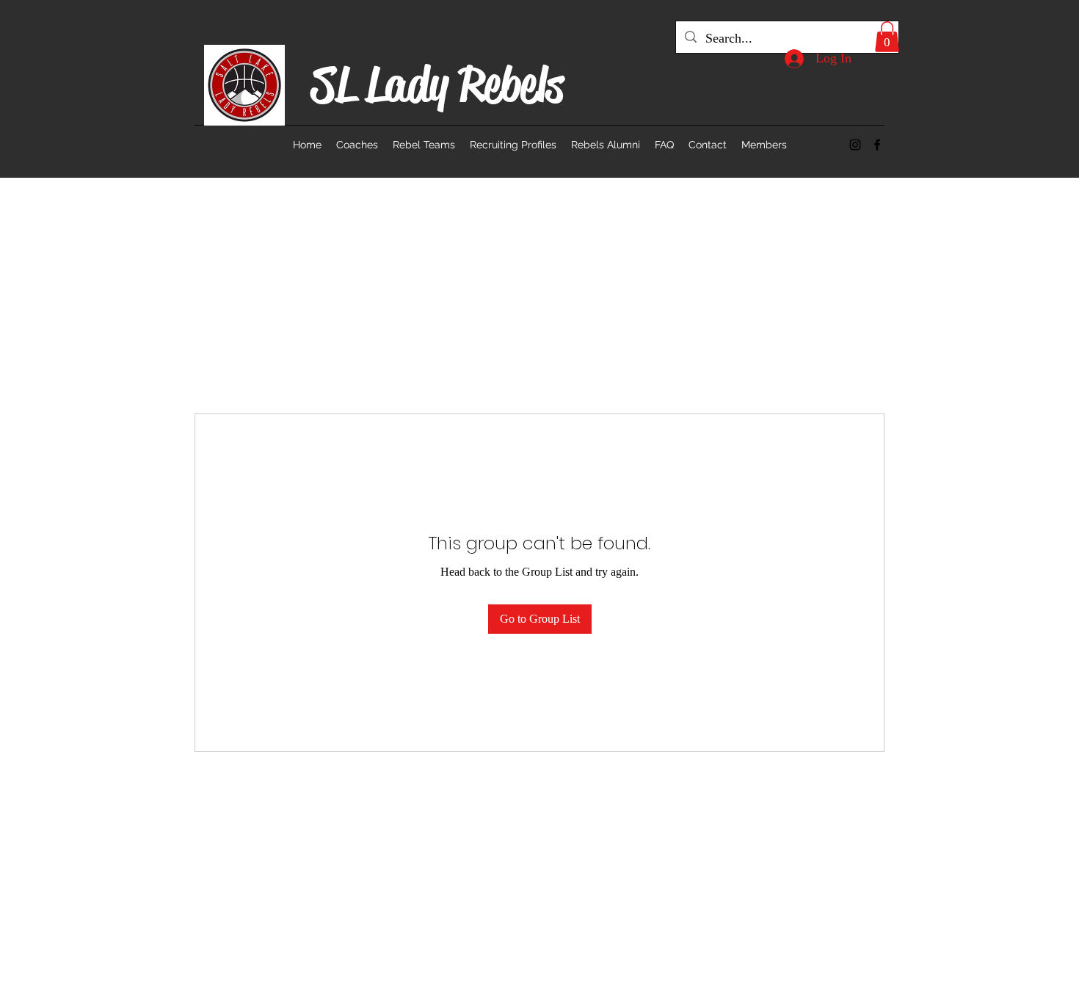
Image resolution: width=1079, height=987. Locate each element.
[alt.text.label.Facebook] (877, 144)
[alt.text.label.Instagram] (855, 144)
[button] (887, 36)
